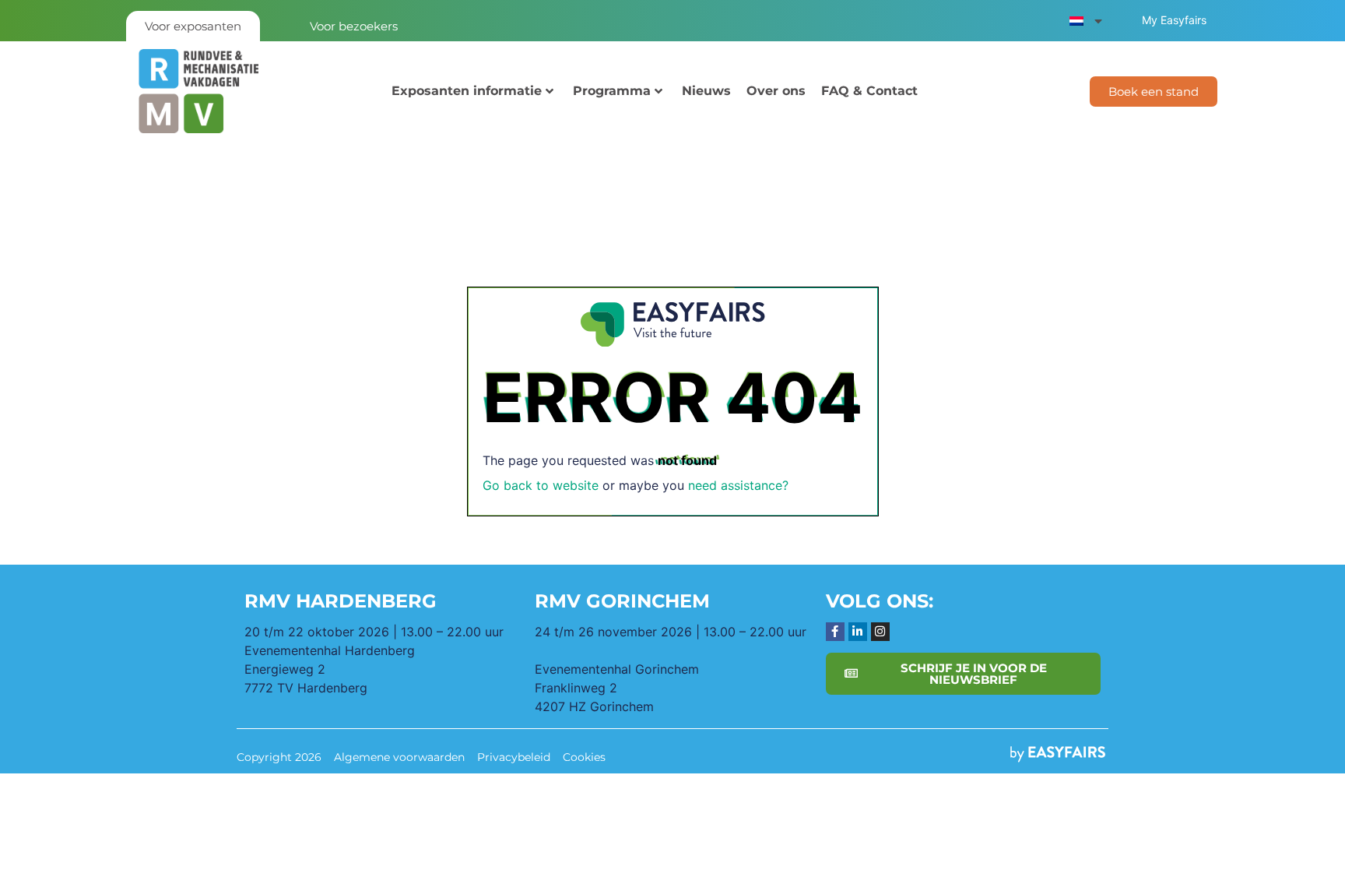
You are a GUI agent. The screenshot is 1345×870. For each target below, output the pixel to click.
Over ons (776, 90)
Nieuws (706, 90)
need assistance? (738, 485)
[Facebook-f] (835, 631)
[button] (1153, 91)
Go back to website (541, 485)
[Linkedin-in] (857, 631)
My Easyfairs (1174, 19)
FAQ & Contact (869, 90)
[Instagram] (880, 631)
